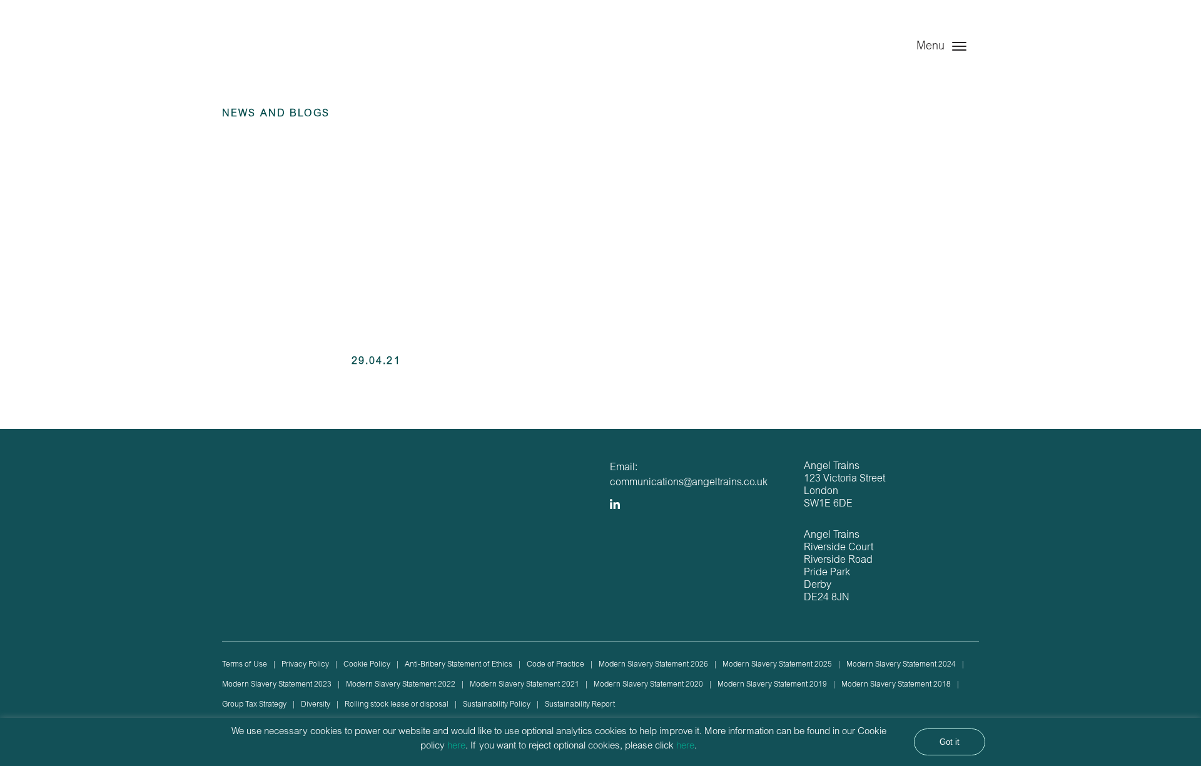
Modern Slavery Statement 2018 (896, 684)
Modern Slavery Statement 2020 (648, 684)
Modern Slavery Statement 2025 (777, 664)
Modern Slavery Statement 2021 (524, 684)
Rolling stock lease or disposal (396, 704)
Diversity (315, 704)
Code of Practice (555, 664)
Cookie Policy (366, 664)
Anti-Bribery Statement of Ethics (458, 664)
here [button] (685, 746)
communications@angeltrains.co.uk (689, 483)
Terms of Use (244, 664)
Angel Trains (286, 57)
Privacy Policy (305, 664)
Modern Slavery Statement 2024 (901, 664)
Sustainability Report (580, 704)
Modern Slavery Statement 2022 (400, 684)
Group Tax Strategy (254, 704)
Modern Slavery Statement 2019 (772, 684)
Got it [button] (950, 742)
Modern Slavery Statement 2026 (653, 664)
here (456, 746)
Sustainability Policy (496, 704)
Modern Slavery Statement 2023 (277, 684)
